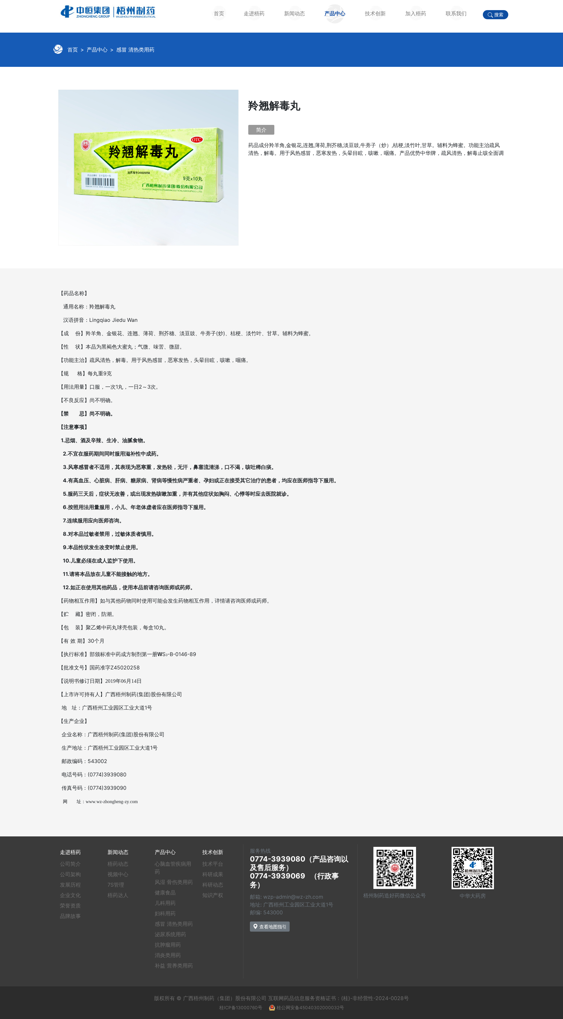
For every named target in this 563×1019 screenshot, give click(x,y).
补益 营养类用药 (174, 965)
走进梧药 (254, 13)
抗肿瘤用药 (168, 944)
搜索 (498, 14)
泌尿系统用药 (170, 934)
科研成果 (212, 874)
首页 (219, 13)
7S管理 (116, 884)
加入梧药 (415, 13)
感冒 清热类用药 (135, 49)
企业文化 (70, 895)
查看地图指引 (272, 926)
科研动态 (212, 884)
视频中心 (118, 874)
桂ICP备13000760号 (240, 1007)
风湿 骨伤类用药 (174, 882)
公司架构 (70, 874)
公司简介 (70, 864)
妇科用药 (165, 913)
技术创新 (375, 13)
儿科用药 (165, 903)
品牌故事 (70, 916)
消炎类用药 (168, 955)
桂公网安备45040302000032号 (310, 1007)
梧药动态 (118, 864)
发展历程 (70, 884)
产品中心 (335, 13)
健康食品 (165, 892)
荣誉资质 (70, 905)
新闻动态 (294, 13)
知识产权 (212, 895)
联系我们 (456, 13)
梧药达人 (118, 895)
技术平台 (212, 864)
